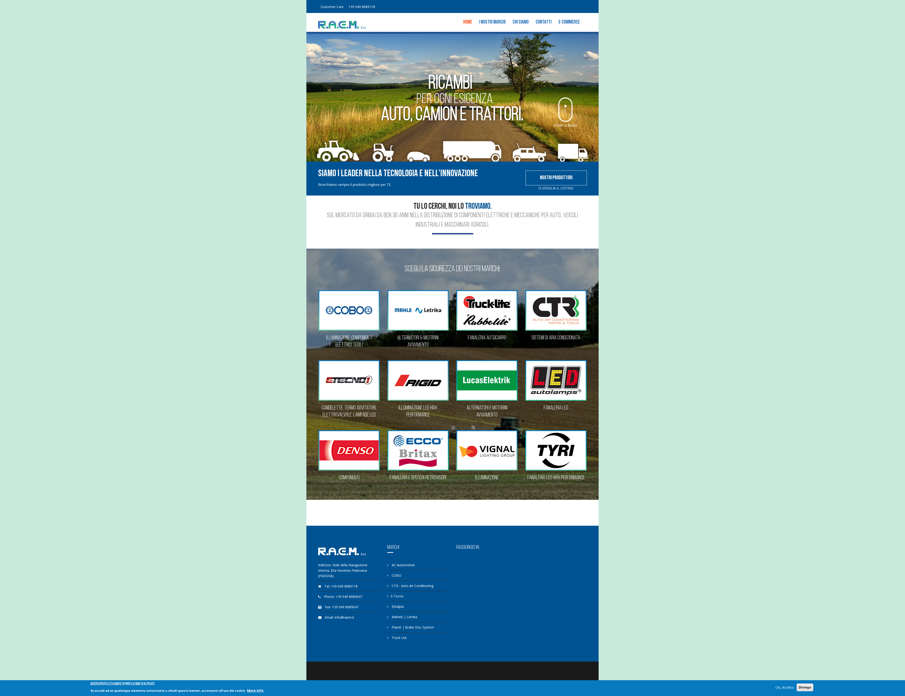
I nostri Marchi (492, 22)
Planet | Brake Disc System (412, 627)
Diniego (805, 687)
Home (467, 22)
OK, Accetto (784, 687)
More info (255, 690)
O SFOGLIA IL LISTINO (556, 188)
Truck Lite (399, 637)
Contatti (543, 22)
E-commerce (569, 22)
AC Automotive (403, 565)
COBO (396, 575)
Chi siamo (521, 22)
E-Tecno (397, 596)
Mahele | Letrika (404, 617)
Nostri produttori (556, 178)
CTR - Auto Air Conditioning (412, 585)
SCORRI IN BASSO (565, 125)
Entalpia (397, 606)
